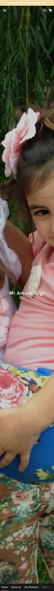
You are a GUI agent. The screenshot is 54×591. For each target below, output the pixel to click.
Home (4, 587)
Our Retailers (31, 587)
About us (16, 587)
